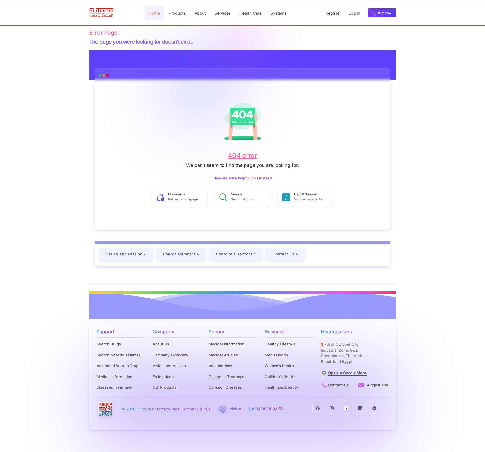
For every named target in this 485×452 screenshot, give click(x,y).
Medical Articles (223, 355)
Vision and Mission (169, 365)
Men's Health (276, 355)
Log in (354, 13)
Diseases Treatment (114, 387)
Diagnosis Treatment (227, 376)
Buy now (384, 13)
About (200, 13)
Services (223, 13)
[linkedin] (360, 408)
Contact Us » (285, 254)
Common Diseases (225, 387)
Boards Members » (181, 254)
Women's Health (279, 365)
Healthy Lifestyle (280, 344)
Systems (278, 13)
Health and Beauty (281, 387)
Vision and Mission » (126, 254)
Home (154, 13)
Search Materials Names (118, 355)
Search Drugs (108, 344)
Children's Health (280, 376)
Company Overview (170, 355)
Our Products (165, 387)
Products (177, 13)
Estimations (163, 376)
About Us (161, 344)
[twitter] (346, 408)
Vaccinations (220, 365)
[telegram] (374, 408)
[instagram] (332, 408)
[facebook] (317, 408)
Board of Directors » (236, 254)
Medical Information (114, 376)
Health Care (250, 13)
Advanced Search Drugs (118, 365)
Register (333, 13)
